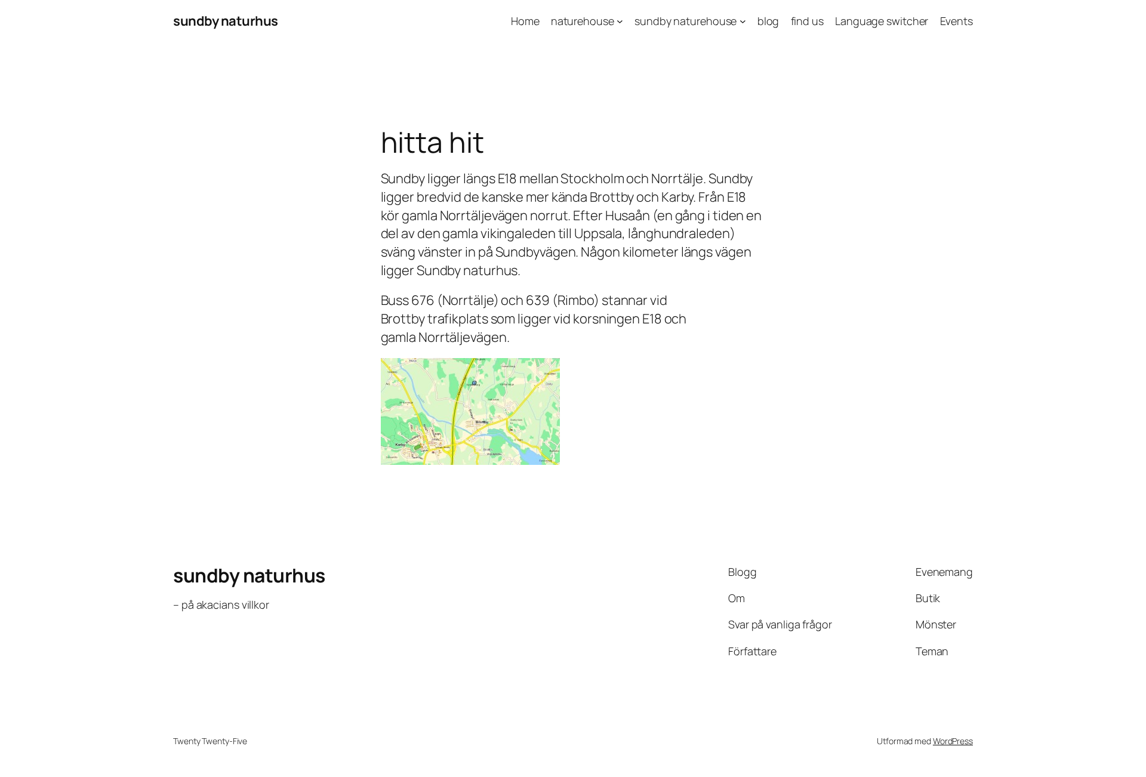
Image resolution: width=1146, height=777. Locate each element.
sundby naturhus (225, 21)
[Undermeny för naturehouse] (620, 21)
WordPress (953, 741)
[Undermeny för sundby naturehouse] (743, 21)
